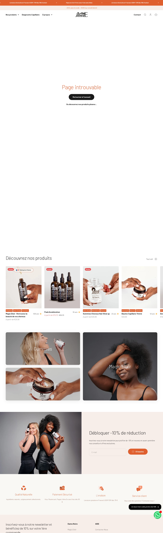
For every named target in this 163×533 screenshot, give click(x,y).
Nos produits (11, 15)
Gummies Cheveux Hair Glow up (96, 314)
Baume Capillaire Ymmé (132, 314)
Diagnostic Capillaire (30, 15)
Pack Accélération (52, 312)
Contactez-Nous (101, 529)
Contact (137, 15)
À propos (46, 15)
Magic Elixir (72, 529)
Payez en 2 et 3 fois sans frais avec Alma (73, 2)
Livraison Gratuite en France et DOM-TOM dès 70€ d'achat (22, 2)
